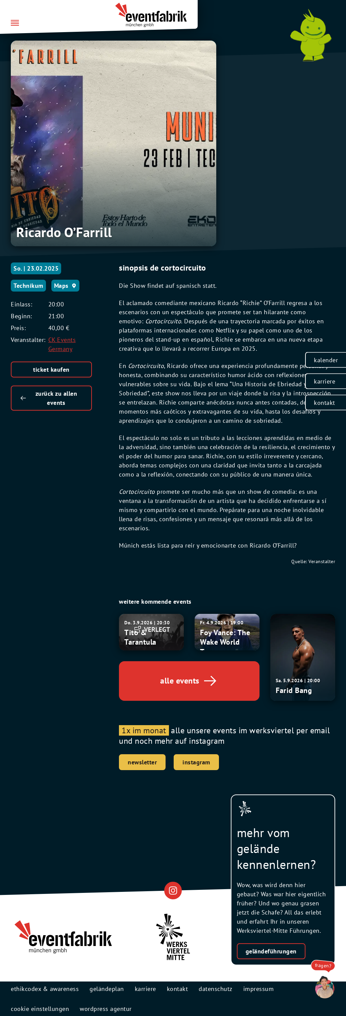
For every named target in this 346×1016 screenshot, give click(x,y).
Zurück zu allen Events (56, 398)
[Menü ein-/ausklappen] (15, 23)
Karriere (324, 381)
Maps (61, 286)
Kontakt (324, 402)
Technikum (28, 286)
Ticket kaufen (51, 369)
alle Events (179, 680)
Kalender (326, 360)
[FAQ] (323, 987)
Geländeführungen (271, 951)
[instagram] (173, 891)
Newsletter (142, 762)
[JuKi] (311, 35)
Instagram (196, 762)
